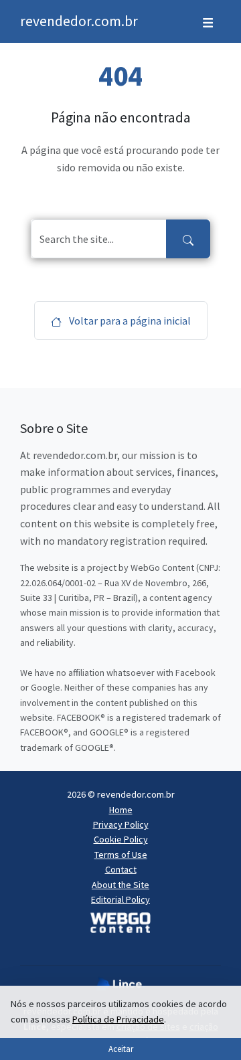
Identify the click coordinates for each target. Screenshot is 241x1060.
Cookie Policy (121, 839)
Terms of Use (120, 855)
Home (121, 810)
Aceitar (120, 1048)
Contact (121, 869)
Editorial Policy (120, 899)
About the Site (120, 885)
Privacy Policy (121, 824)
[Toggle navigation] (208, 21)
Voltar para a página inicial (129, 320)
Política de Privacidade (118, 1019)
